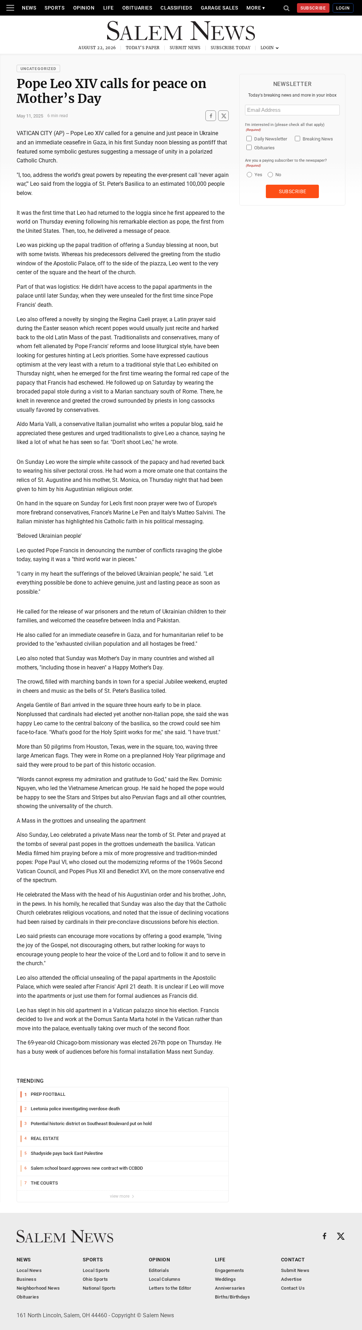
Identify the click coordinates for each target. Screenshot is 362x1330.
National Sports (99, 1288)
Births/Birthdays (232, 1297)
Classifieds (176, 8)
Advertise (291, 1279)
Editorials (159, 1270)
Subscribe (313, 8)
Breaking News (318, 139)
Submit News (185, 47)
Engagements (229, 1270)
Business (26, 1279)
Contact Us (293, 1288)
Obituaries (137, 8)
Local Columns (164, 1279)
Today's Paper (143, 47)
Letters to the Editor (170, 1288)
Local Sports (96, 1270)
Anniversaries (230, 1288)
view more (120, 1196)
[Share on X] (223, 116)
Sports (54, 8)
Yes (258, 174)
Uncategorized (38, 69)
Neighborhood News (38, 1288)
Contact (293, 1259)
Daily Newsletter (270, 139)
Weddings (225, 1279)
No (278, 174)
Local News (29, 1270)
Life (108, 8)
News (29, 8)
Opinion (84, 8)
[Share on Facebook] (211, 116)
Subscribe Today (231, 47)
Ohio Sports (95, 1279)
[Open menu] (10, 7)
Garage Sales (219, 8)
